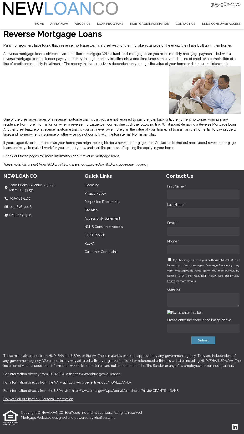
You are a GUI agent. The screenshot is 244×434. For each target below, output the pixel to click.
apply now (78, 148)
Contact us (163, 143)
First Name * (176, 186)
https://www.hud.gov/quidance (97, 374)
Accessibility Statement (102, 218)
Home (39, 23)
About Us (83, 23)
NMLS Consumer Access (221, 23)
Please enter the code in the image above (199, 320)
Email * (172, 223)
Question (174, 289)
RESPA (89, 243)
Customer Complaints (101, 252)
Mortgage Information (149, 23)
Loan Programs (110, 23)
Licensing (92, 185)
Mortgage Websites (36, 417)
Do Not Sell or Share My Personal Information (38, 399)
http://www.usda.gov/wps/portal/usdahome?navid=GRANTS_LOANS (125, 391)
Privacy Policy (95, 193)
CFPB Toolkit (94, 235)
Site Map (91, 210)
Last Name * (176, 205)
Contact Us (185, 23)
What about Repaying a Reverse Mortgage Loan (199, 124)
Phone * (173, 241)
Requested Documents (102, 202)
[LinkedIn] (235, 427)
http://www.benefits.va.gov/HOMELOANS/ (99, 382)
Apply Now (59, 23)
